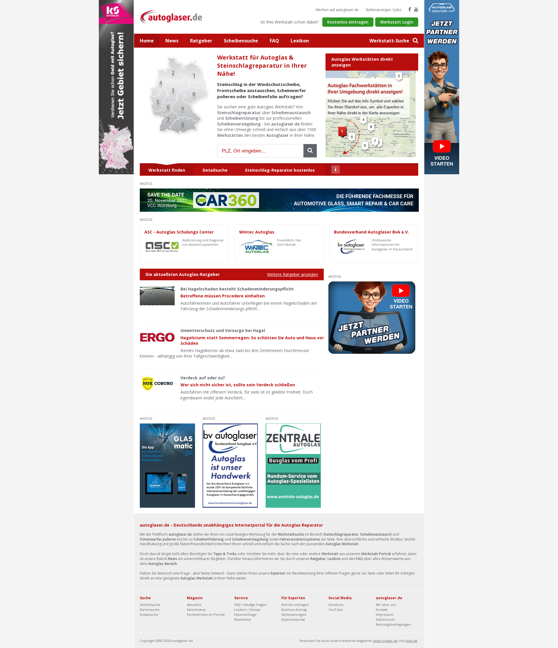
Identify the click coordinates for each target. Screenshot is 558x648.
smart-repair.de (385, 640)
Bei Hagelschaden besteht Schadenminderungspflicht (237, 289)
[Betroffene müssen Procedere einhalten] (157, 295)
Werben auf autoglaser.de (337, 9)
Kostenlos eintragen (348, 22)
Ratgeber (201, 40)
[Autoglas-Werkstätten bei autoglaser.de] (175, 16)
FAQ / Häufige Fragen (250, 604)
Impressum (385, 614)
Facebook (336, 604)
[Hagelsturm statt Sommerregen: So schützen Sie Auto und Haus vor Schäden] (157, 337)
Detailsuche (149, 614)
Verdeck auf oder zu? (202, 377)
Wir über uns (386, 604)
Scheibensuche (241, 40)
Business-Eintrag (294, 609)
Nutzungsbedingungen (393, 624)
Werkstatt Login (396, 22)
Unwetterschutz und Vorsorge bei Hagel (222, 330)
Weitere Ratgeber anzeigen (292, 274)
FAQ (274, 40)
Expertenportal (293, 619)
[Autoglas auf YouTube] (416, 9)
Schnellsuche (150, 604)
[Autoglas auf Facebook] (409, 9)
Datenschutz (385, 619)
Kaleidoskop (196, 609)
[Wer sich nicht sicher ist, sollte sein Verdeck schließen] (157, 384)
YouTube (335, 609)
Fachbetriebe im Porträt (206, 614)
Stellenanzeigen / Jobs (383, 9)
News (171, 40)
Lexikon (300, 40)
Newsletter (242, 619)
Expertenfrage (245, 614)
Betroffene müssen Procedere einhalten (222, 296)
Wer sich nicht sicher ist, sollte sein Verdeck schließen (237, 384)
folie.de (411, 640)
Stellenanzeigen (293, 614)
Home (147, 40)
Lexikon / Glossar (247, 609)
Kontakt (382, 609)
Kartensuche (150, 609)
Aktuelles (194, 604)
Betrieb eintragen (295, 604)
